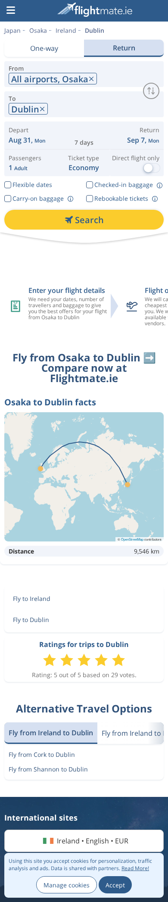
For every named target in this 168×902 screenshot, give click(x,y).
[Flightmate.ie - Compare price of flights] (95, 10)
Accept (115, 885)
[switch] (151, 91)
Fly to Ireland (31, 598)
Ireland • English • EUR (92, 841)
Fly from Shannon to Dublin (48, 769)
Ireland (66, 30)
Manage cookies (67, 885)
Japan (12, 30)
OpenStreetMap (132, 539)
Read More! (135, 868)
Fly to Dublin (31, 620)
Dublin (94, 30)
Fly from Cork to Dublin (42, 754)
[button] (11, 11)
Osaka (38, 30)
